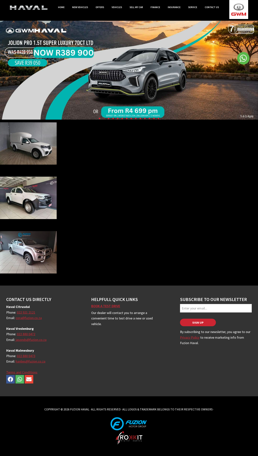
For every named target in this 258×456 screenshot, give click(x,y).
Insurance (174, 7)
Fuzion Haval (29, 7)
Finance (155, 7)
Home (61, 7)
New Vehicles (80, 7)
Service (192, 7)
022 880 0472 (26, 334)
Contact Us (212, 7)
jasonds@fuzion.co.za (31, 340)
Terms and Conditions (21, 372)
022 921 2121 (26, 312)
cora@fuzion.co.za (29, 318)
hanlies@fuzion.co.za (30, 361)
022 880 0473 (26, 356)
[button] (99, 118)
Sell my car (136, 7)
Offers (100, 7)
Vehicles (117, 7)
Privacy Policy (189, 337)
